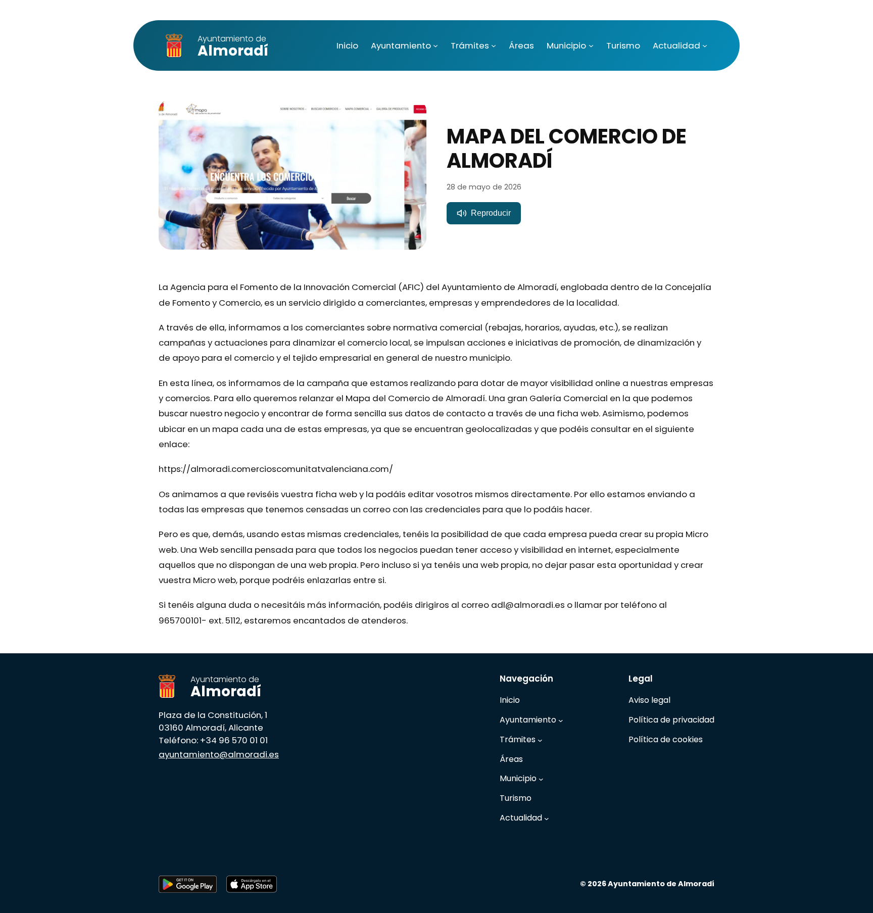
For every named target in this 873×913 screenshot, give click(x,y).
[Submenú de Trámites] (493, 45)
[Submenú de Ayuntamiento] (435, 45)
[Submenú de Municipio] (591, 45)
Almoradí (233, 47)
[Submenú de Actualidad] (704, 45)
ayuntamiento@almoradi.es (219, 754)
